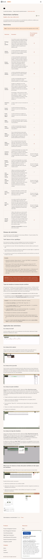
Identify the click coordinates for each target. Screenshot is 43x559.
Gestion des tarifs (31, 11)
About (4, 548)
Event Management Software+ (9, 531)
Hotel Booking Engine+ (8, 533)
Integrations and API (7, 541)
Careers (5, 550)
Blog (23, 528)
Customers (5, 552)
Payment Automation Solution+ (9, 539)
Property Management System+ (9, 528)
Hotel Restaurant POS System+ (9, 537)
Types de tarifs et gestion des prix (20, 11)
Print (39, 15)
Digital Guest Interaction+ (8, 535)
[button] (4, 9)
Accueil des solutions (7, 11)
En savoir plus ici (26, 556)
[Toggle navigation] (40, 2)
